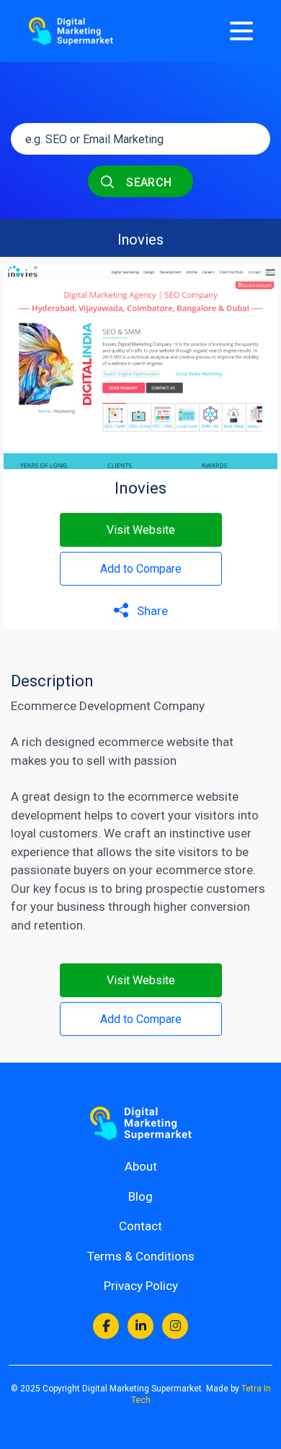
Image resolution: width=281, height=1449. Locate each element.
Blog (140, 1196)
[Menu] (241, 30)
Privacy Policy (141, 1285)
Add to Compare (141, 569)
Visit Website (141, 530)
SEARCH (147, 182)
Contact (140, 1226)
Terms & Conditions (141, 1256)
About (141, 1166)
